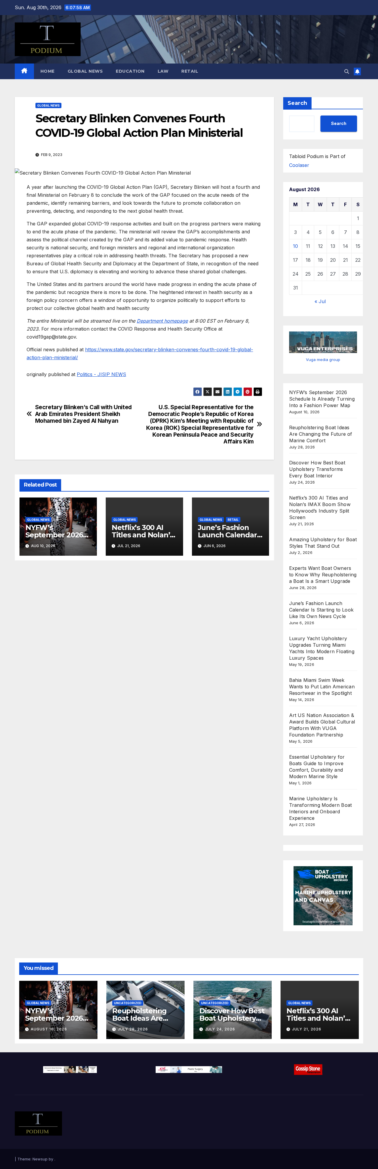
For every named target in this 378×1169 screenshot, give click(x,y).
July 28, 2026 (133, 1029)
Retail (189, 71)
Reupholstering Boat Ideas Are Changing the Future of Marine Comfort (320, 434)
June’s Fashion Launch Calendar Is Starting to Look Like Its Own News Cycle (321, 609)
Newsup (40, 1159)
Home (47, 71)
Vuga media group (323, 359)
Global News (85, 71)
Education (130, 71)
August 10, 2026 (49, 1029)
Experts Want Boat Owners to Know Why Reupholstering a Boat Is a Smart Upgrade (323, 574)
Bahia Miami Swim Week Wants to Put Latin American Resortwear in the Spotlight (322, 686)
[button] (346, 71)
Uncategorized (127, 1003)
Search (297, 103)
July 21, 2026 (306, 1029)
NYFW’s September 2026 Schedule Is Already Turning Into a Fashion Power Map (322, 398)
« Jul (320, 301)
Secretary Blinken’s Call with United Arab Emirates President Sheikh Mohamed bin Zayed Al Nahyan (83, 414)
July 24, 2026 (220, 1029)
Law (163, 71)
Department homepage (162, 321)
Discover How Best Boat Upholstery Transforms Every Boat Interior (317, 469)
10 (295, 246)
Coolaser (299, 165)
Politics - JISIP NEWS (101, 374)
